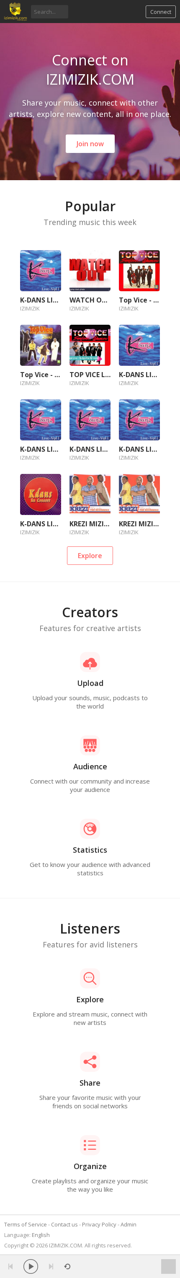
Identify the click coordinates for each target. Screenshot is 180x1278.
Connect (160, 12)
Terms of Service (25, 1224)
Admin (128, 1224)
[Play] (30, 1266)
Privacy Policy (99, 1224)
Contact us (64, 1224)
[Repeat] (67, 1266)
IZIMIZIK (30, 308)
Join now (90, 143)
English (41, 1235)
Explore (90, 555)
